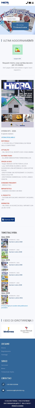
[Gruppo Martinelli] (26, 329)
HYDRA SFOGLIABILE (8, 137)
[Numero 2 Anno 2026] (4, 244)
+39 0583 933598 (12, 384)
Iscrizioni (4, 365)
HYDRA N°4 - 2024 (14, 296)
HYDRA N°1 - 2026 (14, 250)
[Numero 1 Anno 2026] (4, 254)
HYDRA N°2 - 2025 (14, 273)
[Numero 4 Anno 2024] (4, 300)
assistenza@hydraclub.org (15, 390)
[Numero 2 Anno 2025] (4, 277)
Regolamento (6, 351)
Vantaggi (4, 354)
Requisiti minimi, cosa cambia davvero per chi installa (17, 64)
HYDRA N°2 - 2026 (14, 239)
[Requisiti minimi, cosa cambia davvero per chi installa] (17, 50)
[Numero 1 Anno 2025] (4, 287)
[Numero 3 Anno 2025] (4, 266)
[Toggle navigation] (33, 3)
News (3, 368)
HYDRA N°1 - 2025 (14, 283)
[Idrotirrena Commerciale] (8, 329)
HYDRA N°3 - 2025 (14, 262)
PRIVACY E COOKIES (17, 406)
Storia (3, 348)
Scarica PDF (9, 220)
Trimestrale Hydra (7, 372)
